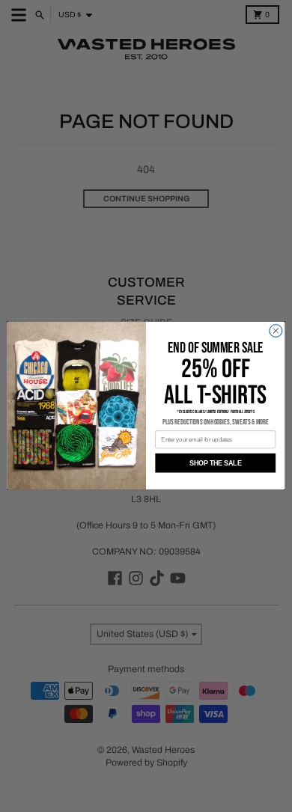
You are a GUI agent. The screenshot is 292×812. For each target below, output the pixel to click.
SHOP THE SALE (215, 463)
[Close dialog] (276, 331)
